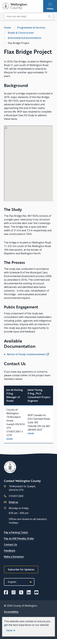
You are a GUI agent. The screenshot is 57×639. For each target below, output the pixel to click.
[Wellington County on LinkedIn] (29, 592)
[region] (28, 414)
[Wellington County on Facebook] (6, 592)
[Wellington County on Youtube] (36, 592)
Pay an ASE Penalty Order (19, 538)
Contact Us (10, 544)
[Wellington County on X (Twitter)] (21, 592)
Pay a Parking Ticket (16, 532)
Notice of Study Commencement (26, 354)
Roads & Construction (21, 32)
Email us (13, 502)
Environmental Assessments (24, 38)
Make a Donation (14, 556)
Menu (50, 8)
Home (7, 27)
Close (9, 630)
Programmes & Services (31, 27)
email (9, 438)
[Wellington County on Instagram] (14, 592)
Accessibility (11, 611)
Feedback (9, 550)
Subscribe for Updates (21, 569)
